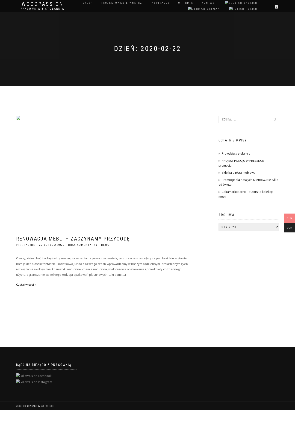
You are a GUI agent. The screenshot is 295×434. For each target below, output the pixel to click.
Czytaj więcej (25, 284)
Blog (105, 244)
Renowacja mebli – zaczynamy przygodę (73, 239)
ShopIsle (21, 405)
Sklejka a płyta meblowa (239, 172)
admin (31, 244)
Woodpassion (43, 4)
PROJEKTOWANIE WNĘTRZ (121, 2)
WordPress (47, 405)
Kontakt (209, 2)
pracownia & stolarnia (42, 8)
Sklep (88, 2)
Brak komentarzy (83, 244)
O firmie (185, 2)
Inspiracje (160, 2)
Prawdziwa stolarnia (236, 153)
